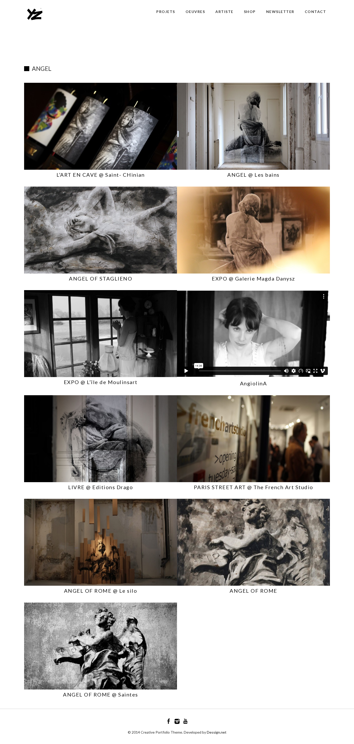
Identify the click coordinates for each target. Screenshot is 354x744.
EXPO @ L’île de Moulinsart (101, 382)
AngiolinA (253, 383)
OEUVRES (195, 11)
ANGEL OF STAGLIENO (100, 278)
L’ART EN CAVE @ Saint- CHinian (100, 175)
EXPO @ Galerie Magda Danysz (253, 278)
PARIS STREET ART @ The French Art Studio (253, 487)
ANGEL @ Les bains (253, 175)
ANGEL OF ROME (253, 591)
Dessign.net (216, 732)
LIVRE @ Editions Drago (100, 487)
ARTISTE (224, 11)
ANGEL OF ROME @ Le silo (100, 591)
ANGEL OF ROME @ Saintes (100, 694)
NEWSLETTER (280, 11)
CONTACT (315, 11)
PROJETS (165, 11)
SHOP (250, 11)
